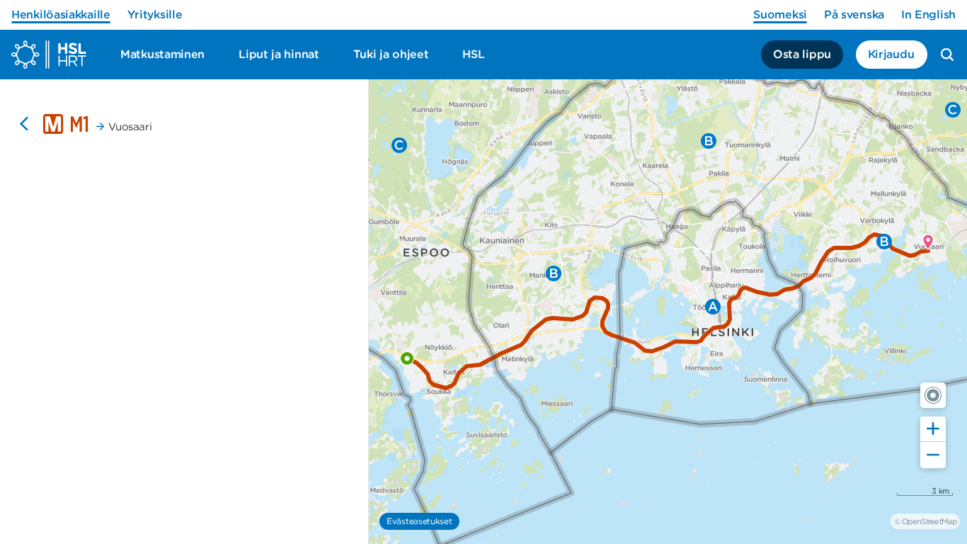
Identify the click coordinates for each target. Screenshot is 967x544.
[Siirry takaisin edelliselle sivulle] (24, 124)
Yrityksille (155, 14)
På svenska (854, 14)
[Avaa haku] (947, 54)
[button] (933, 395)
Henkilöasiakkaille (60, 14)
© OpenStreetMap (925, 521)
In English (928, 14)
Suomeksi (780, 14)
